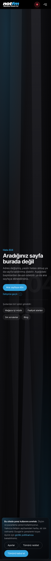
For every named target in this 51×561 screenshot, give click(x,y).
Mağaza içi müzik (13, 310)
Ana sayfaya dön (14, 287)
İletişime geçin (10, 294)
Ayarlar (11, 545)
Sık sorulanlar (11, 317)
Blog (26, 317)
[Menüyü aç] (45, 4)
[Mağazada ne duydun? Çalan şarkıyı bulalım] (37, 4)
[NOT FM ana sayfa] (11, 4)
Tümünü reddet (31, 545)
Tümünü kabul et (16, 553)
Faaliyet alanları (35, 310)
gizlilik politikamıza (24, 535)
